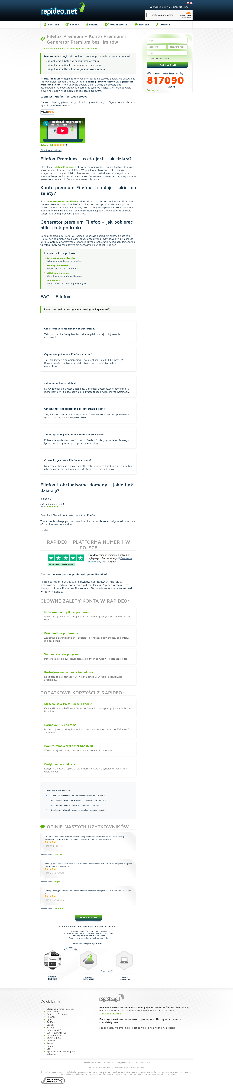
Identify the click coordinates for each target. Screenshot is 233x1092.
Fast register (88, 917)
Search (74, 24)
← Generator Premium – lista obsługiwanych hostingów (68, 48)
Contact (165, 24)
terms (131, 1067)
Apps (49, 1019)
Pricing (93, 24)
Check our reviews (50, 150)
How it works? (119, 24)
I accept (159, 58)
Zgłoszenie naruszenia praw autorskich (61, 1052)
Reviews (144, 24)
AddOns (51, 1022)
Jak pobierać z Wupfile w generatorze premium (73, 65)
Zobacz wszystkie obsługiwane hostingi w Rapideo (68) (77, 309)
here (174, 1074)
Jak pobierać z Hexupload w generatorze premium (75, 69)
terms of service (162, 58)
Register (53, 24)
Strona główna (54, 1011)
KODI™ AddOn (54, 1038)
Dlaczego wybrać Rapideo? (60, 1008)
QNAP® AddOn (54, 1035)
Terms (50, 1043)
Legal (49, 1048)
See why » (152, 90)
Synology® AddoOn (57, 1032)
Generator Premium (57, 1014)
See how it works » (110, 1013)
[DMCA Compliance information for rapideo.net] (52, 1080)
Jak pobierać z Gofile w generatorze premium (73, 60)
